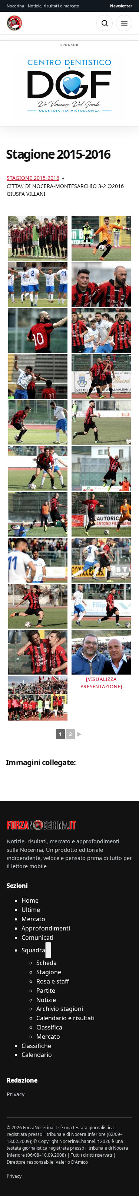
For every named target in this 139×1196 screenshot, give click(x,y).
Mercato (33, 919)
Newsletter (121, 6)
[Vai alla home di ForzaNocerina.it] (41, 825)
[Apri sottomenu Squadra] (48, 950)
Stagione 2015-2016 (33, 177)
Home (30, 900)
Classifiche (36, 1046)
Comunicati (37, 937)
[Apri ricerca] (104, 23)
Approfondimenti (45, 928)
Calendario (36, 1055)
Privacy (15, 1094)
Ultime (30, 910)
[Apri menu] (124, 23)
